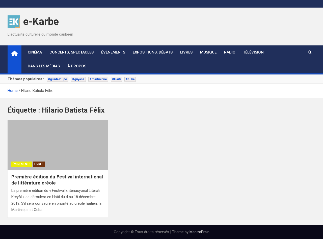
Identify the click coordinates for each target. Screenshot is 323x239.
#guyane (78, 79)
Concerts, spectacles (71, 52)
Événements (113, 52)
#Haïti (116, 79)
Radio (229, 52)
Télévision (253, 52)
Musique (208, 52)
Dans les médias (44, 66)
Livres (186, 52)
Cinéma (35, 52)
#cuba (130, 79)
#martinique (98, 79)
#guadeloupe (57, 79)
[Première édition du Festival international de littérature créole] (58, 145)
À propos (76, 66)
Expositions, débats (153, 52)
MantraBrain (199, 232)
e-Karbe (41, 22)
